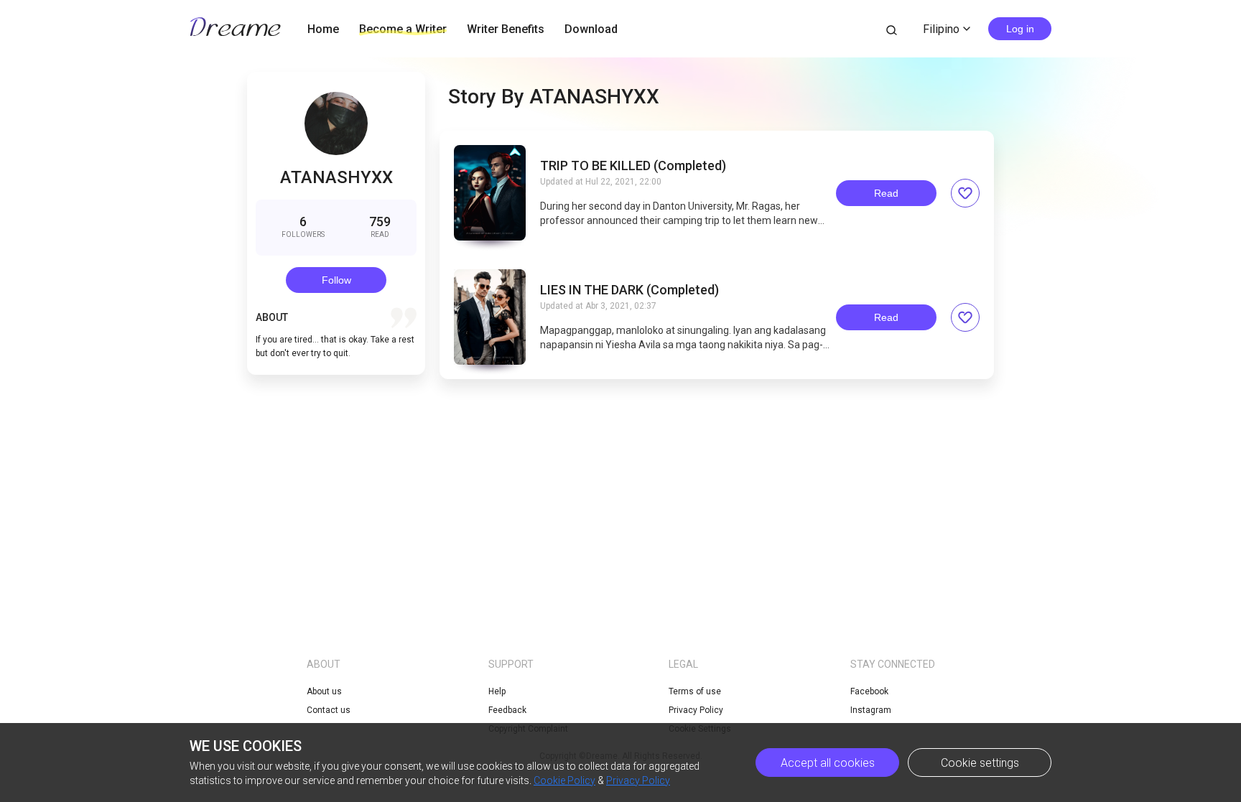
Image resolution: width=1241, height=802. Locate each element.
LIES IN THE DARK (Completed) (629, 290)
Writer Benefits (505, 29)
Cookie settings (980, 763)
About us (324, 691)
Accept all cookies (828, 763)
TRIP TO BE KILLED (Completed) (633, 166)
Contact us (328, 710)
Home (323, 29)
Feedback (507, 710)
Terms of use (695, 691)
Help (497, 691)
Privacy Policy (696, 710)
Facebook (869, 691)
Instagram (870, 710)
